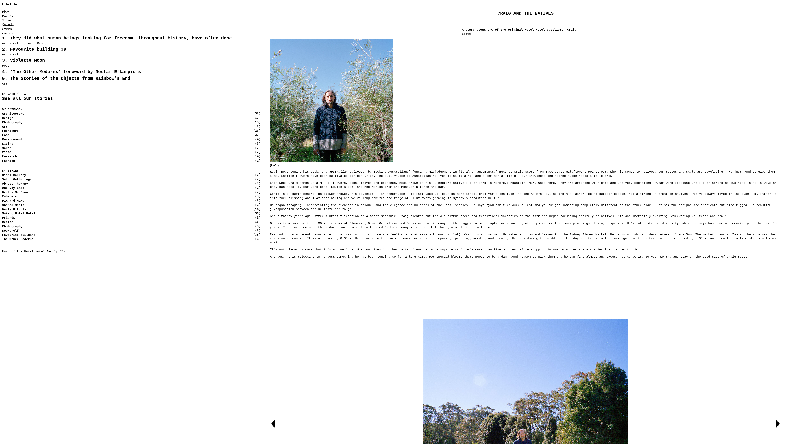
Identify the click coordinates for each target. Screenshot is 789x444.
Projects (7, 16)
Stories (6, 20)
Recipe (7, 222)
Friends (8, 218)
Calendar (8, 24)
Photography (12, 122)
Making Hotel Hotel (18, 213)
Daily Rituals (14, 209)
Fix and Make (13, 201)
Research (9, 156)
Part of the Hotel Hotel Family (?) (33, 251)
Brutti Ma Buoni (16, 192)
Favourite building (18, 235)
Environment (12, 139)
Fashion (8, 161)
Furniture (10, 131)
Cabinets (9, 196)
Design (7, 118)
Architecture (13, 114)
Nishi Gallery (14, 175)
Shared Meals (13, 205)
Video (6, 152)
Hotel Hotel (9, 4)
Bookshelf (10, 231)
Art (5, 127)
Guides (7, 28)
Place (5, 11)
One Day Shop (13, 188)
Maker (6, 148)
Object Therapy (15, 184)
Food (5, 135)
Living (7, 144)
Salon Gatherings (17, 179)
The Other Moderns (17, 239)
